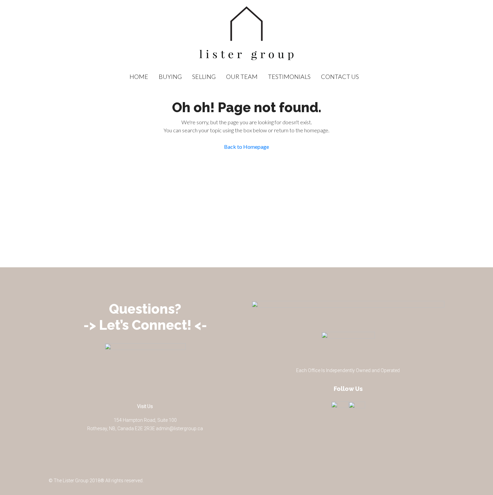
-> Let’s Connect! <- (145, 325)
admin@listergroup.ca (179, 428)
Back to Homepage (246, 146)
